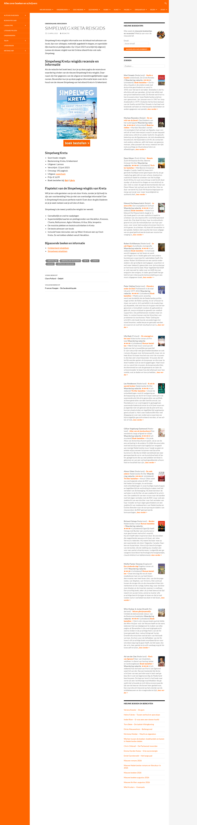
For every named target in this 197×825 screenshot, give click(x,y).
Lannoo (95, 261)
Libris (72, 180)
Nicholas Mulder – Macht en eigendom (140, 734)
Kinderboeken (62, 9)
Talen (6, 40)
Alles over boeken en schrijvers (20, 3)
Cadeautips (8, 25)
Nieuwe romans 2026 (133, 760)
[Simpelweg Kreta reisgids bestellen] (77, 143)
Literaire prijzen (10, 30)
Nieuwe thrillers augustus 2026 (137, 782)
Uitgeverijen (9, 45)
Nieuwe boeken (45, 9)
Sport (163, 9)
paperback (61, 174)
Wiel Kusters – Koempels (134, 787)
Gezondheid (93, 9)
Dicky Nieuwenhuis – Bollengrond (138, 729)
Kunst (116, 9)
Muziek (126, 9)
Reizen (152, 9)
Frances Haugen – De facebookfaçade (60, 286)
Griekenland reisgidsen (58, 248)
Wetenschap (9, 51)
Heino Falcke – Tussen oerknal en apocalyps (142, 715)
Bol (66, 180)
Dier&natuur (140, 9)
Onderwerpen (9, 35)
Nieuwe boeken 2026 (132, 772)
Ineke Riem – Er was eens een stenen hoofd (141, 719)
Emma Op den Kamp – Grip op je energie (140, 751)
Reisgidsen (62, 24)
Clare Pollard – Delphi (54, 277)
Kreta (86, 261)
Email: (126, 40)
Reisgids (50, 264)
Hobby (106, 9)
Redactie (65, 33)
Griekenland (51, 24)
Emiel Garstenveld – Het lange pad (138, 756)
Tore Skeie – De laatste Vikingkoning (139, 724)
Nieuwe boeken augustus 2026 (136, 777)
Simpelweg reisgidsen (57, 251)
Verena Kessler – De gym (134, 710)
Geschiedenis (78, 9)
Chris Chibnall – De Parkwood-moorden (140, 746)
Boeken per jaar (10, 20)
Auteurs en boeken (11, 15)
